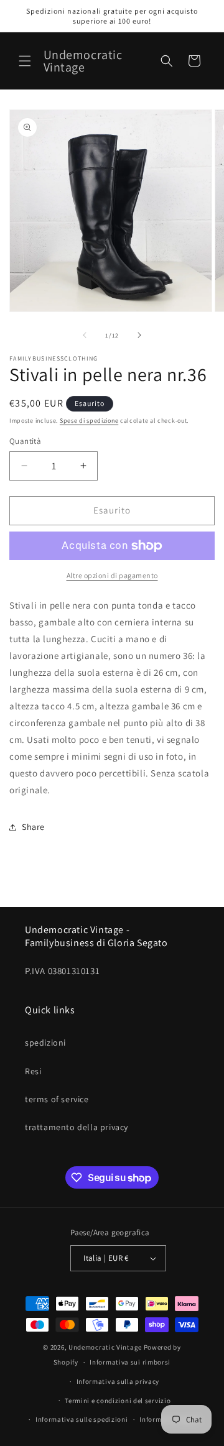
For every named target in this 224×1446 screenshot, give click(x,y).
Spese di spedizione (89, 421)
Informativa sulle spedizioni (81, 1419)
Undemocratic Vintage (105, 1347)
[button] (25, 61)
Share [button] (33, 826)
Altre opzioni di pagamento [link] (112, 575)
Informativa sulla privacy (118, 1381)
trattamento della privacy (76, 1127)
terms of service (57, 1099)
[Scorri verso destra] (139, 335)
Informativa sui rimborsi (130, 1362)
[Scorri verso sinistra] (84, 335)
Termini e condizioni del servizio (117, 1400)
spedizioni (45, 1042)
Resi (33, 1071)
